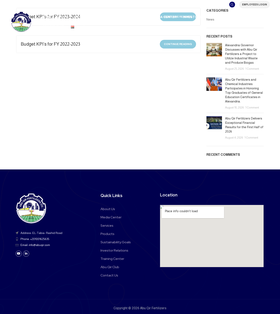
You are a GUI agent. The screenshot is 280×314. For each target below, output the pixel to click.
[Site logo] (21, 21)
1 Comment (252, 68)
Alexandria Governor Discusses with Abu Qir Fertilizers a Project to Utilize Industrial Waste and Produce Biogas (241, 53)
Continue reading (178, 44)
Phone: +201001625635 (35, 239)
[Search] (232, 4)
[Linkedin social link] (26, 254)
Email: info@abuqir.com (35, 245)
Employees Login (254, 4)
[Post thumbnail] (214, 57)
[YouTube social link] (19, 254)
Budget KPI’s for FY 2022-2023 (50, 44)
